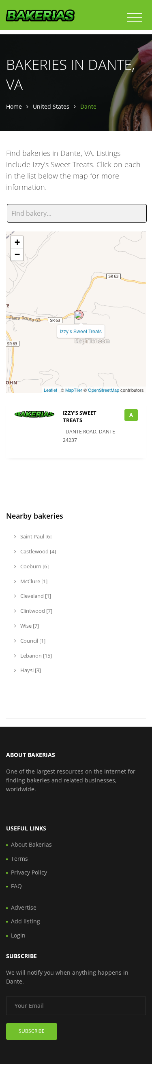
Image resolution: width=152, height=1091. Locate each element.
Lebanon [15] (35, 655)
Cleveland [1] (35, 595)
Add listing (25, 921)
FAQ (16, 886)
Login (18, 935)
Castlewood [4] (37, 551)
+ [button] (17, 242)
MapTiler (73, 390)
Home (14, 106)
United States (51, 106)
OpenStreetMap (103, 390)
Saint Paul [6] (35, 536)
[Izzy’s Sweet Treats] (78, 315)
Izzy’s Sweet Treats (81, 331)
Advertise (23, 907)
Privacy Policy (29, 872)
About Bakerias (31, 844)
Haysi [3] (30, 670)
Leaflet (50, 390)
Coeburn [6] (34, 566)
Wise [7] (29, 625)
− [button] (17, 254)
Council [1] (32, 640)
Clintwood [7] (35, 610)
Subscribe (32, 1031)
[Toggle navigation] (134, 17)
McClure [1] (33, 581)
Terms (19, 858)
